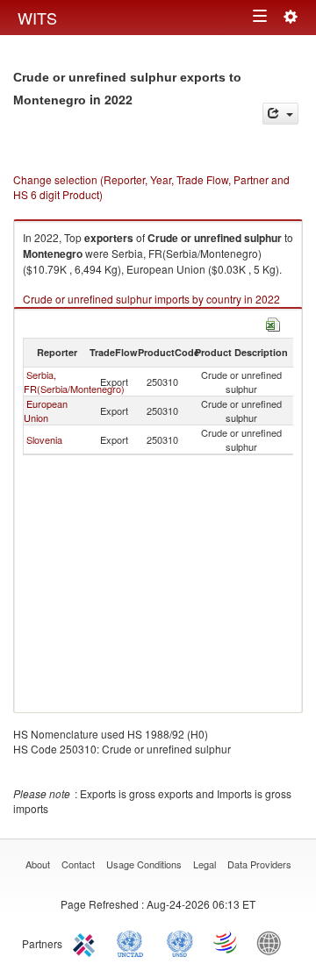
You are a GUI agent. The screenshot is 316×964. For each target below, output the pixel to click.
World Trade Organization (226, 942)
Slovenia (44, 439)
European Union (46, 410)
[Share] (280, 114)
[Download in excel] (273, 322)
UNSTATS (180, 942)
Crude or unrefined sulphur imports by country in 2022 (151, 298)
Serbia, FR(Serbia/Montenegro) (74, 382)
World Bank (273, 942)
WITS (37, 17)
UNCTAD (133, 942)
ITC (86, 942)
